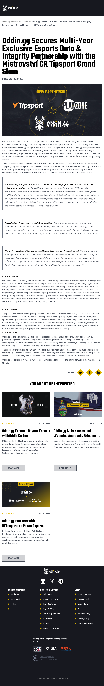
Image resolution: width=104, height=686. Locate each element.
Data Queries (16, 599)
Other (13, 604)
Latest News (83, 604)
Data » (28, 21)
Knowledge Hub (84, 594)
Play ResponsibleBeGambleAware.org (48, 658)
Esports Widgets (50, 609)
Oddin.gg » (7, 21)
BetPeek (47, 623)
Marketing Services (51, 628)
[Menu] (100, 8)
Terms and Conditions (87, 623)
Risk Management (50, 599)
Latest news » (18, 21)
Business (15, 594)
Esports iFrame (49, 604)
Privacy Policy (83, 618)
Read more (14, 468)
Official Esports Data (51, 613)
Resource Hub (84, 599)
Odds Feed (48, 594)
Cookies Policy (84, 613)
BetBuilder (47, 618)
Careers (14, 609)
